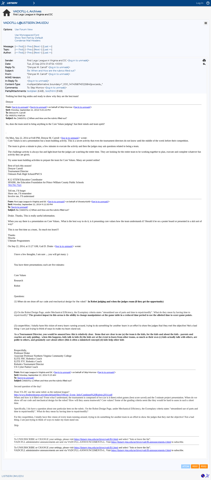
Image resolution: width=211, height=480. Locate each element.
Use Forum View (24, 29)
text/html (50, 91)
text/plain (32, 91)
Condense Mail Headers (27, 40)
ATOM (185, 466)
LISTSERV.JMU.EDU (13, 476)
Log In (199, 3)
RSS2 (204, 466)
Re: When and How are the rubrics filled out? (51, 70)
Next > (38, 46)
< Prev (28, 46)
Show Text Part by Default (29, 37)
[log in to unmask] (78, 60)
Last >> (47, 46)
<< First (19, 46)
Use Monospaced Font (27, 35)
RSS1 (195, 466)
